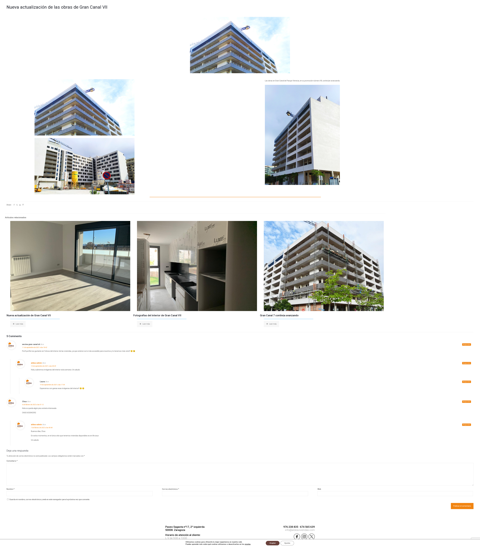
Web (319, 489)
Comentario (12, 461)
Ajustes (287, 543)
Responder (466, 344)
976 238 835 (290, 526)
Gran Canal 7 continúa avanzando (279, 315)
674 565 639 (307, 526)
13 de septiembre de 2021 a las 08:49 (43, 366)
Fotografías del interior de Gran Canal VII (157, 315)
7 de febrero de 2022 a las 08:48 (41, 428)
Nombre (10, 489)
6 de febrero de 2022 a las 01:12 (33, 404)
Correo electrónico (170, 489)
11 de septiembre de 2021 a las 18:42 (34, 347)
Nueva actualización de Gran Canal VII (28, 315)
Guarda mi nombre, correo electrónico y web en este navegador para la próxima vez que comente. (49, 499)
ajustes (247, 544)
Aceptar (273, 543)
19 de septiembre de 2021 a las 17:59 (52, 385)
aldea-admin (36, 363)
